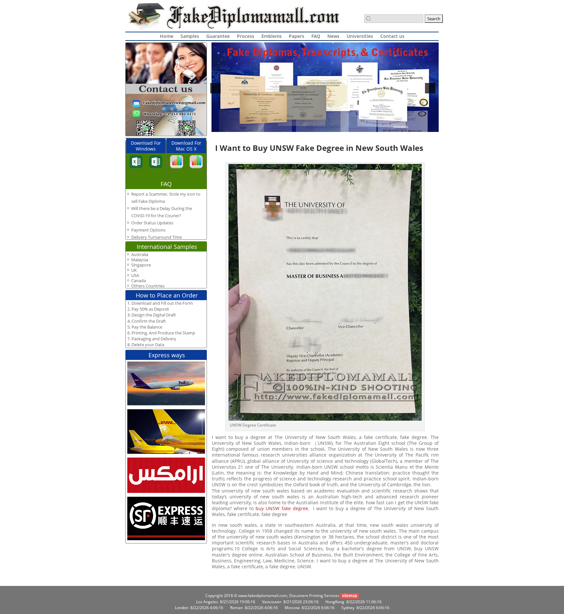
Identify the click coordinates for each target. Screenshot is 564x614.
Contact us (392, 36)
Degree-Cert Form (136, 173)
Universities (360, 36)
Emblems (271, 36)
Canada (138, 281)
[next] (430, 88)
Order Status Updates (152, 223)
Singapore (141, 265)
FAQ (315, 36)
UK (134, 270)
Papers (296, 36)
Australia (139, 254)
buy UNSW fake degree (282, 508)
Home (166, 36)
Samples (189, 36)
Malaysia (139, 260)
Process (245, 36)
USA (135, 275)
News (333, 36)
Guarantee (218, 36)
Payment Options (148, 230)
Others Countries (147, 286)
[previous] (215, 88)
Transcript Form (155, 171)
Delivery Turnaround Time (156, 237)
